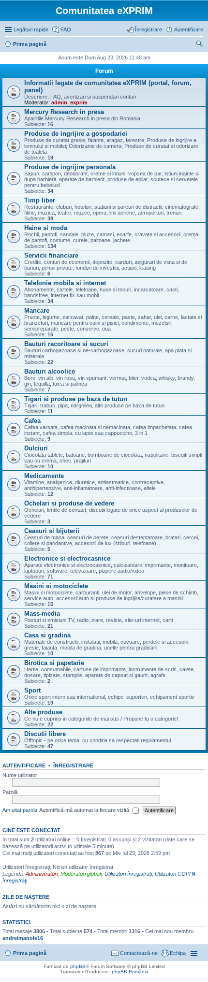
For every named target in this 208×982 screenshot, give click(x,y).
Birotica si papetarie (54, 662)
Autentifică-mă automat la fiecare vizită (85, 810)
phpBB (78, 966)
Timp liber (39, 200)
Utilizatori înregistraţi (128, 874)
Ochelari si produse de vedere (69, 503)
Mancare (36, 310)
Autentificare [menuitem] (188, 29)
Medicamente (44, 475)
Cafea (32, 420)
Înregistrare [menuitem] (148, 29)
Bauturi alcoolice (49, 371)
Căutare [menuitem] (199, 45)
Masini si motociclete (56, 586)
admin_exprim (69, 102)
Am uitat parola (19, 810)
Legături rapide (31, 29)
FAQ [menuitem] (65, 29)
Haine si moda (45, 227)
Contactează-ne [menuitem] (139, 953)
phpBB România (130, 971)
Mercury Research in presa (64, 112)
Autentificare (23, 765)
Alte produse (43, 712)
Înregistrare (73, 765)
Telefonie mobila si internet (65, 283)
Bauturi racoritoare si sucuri (66, 343)
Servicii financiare (51, 255)
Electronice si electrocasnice (67, 558)
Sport (32, 690)
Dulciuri (36, 448)
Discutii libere (45, 733)
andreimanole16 (22, 938)
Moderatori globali (81, 874)
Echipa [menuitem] (178, 953)
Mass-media (42, 613)
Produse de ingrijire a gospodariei (75, 133)
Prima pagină (29, 953)
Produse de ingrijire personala (70, 167)
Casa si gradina (47, 635)
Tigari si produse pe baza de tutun (75, 399)
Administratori (42, 874)
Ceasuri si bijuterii (51, 530)
